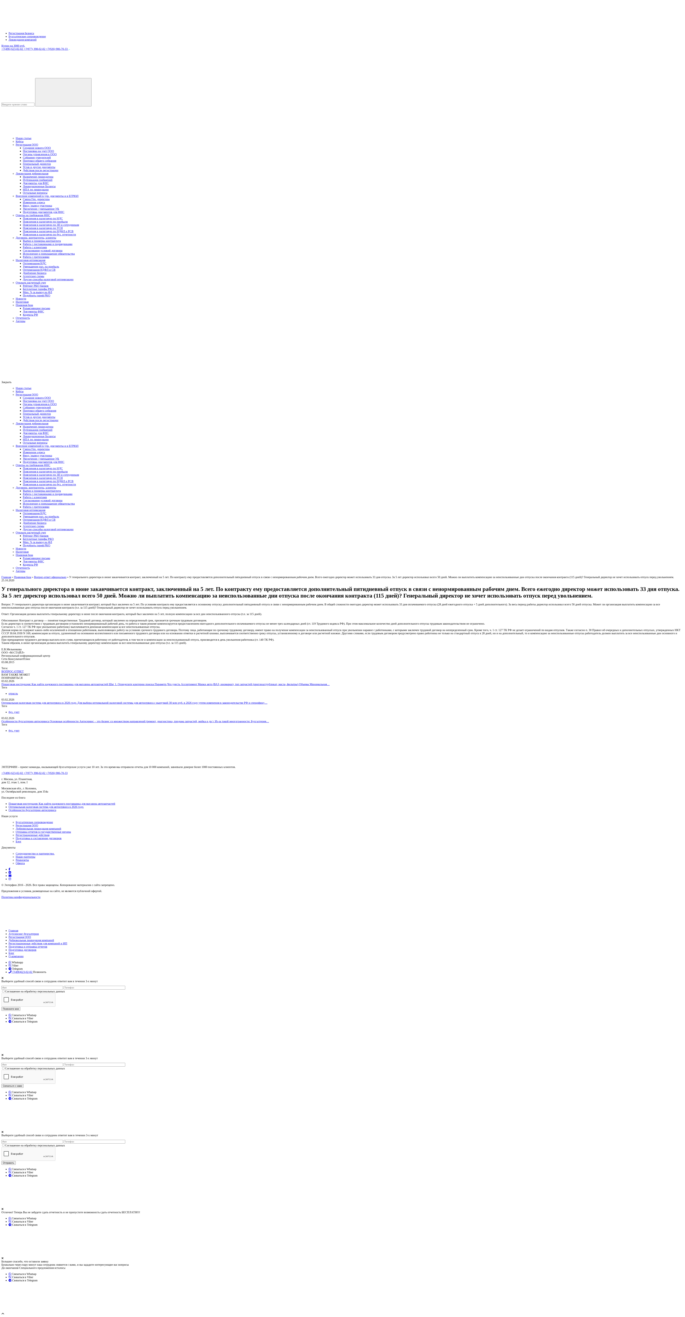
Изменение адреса (34, 202)
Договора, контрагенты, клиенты (36, 237)
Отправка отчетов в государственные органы (43, 831)
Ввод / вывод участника (37, 205)
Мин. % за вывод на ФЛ (37, 292)
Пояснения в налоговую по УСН (43, 228)
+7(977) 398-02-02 (35, 48)
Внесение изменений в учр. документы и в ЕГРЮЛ (47, 196)
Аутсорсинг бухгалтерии (24, 933)
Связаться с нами (12, 1086)
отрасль (13, 693)
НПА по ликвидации (36, 189)
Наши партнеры (25, 856)
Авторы (20, 321)
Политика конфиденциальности (20, 897)
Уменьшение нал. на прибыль (41, 266)
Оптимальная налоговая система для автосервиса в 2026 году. (39, 702)
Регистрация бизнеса (21, 33)
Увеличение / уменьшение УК (41, 208)
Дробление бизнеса (34, 273)
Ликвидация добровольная (32, 173)
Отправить (8, 1163)
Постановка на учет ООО (38, 151)
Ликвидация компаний (23, 39)
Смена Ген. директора (36, 199)
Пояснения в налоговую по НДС (43, 218)
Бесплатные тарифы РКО (38, 289)
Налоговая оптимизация (30, 260)
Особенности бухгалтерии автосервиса (25, 721)
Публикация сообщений (37, 179)
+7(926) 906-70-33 (57, 48)
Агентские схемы (33, 276)
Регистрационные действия (32, 835)
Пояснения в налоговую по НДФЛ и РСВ (48, 231)
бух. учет (14, 712)
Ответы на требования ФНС (33, 215)
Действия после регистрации (40, 170)
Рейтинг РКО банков (36, 285)
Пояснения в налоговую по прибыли (45, 221)
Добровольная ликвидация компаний (38, 828)
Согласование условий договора (42, 250)
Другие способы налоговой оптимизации (48, 279)
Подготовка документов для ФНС (43, 212)
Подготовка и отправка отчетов (28, 946)
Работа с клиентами (35, 247)
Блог (18, 841)
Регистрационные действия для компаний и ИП (38, 943)
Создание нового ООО (37, 147)
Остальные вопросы (35, 192)
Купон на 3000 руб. (13, 45)
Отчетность (23, 317)
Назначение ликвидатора (38, 176)
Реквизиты (22, 860)
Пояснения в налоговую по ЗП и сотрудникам (51, 224)
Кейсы (20, 141)
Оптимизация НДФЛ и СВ (39, 269)
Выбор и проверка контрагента (42, 240)
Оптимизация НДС (34, 263)
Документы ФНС (33, 311)
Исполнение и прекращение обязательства (49, 253)
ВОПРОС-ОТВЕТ (12, 671)
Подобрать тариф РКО (36, 295)
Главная (13, 930)
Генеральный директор (37, 163)
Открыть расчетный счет (31, 282)
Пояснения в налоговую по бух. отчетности (49, 234)
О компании (16, 956)
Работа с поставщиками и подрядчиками (47, 244)
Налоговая (22, 301)
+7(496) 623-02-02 (12, 48)
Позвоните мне (11, 1009)
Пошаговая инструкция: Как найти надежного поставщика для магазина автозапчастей (55, 684)
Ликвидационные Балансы (39, 186)
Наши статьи (23, 138)
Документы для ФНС (36, 183)
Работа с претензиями (36, 256)
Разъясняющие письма (36, 308)
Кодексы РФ (30, 314)
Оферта (20, 863)
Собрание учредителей (37, 157)
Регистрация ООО (27, 144)
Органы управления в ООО (40, 154)
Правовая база (24, 305)
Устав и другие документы (39, 167)
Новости (21, 298)
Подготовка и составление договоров (39, 838)
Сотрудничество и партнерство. (35, 853)
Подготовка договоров (22, 949)
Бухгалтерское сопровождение (27, 36)
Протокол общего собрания (39, 160)
